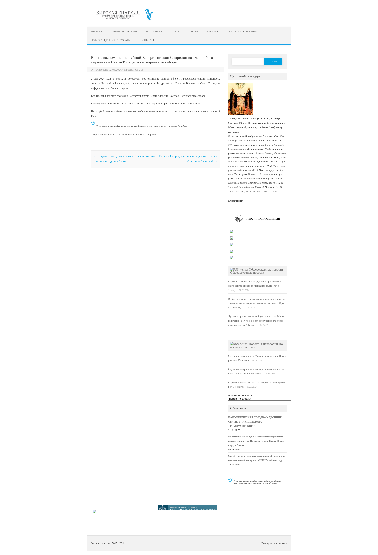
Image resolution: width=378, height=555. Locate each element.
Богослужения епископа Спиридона (138, 134)
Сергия (264, 174)
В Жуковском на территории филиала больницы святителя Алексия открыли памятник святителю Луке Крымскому (257, 303)
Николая (253, 174)
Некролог (213, 31)
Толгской (233, 186)
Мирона (232, 161)
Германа (244, 157)
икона (239, 140)
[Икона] (240, 114)
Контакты (147, 40)
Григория (233, 165)
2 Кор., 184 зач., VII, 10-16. (242, 191)
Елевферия (271, 170)
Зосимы (269, 144)
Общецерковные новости (247, 272)
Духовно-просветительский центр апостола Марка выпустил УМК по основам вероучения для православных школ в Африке (256, 321)
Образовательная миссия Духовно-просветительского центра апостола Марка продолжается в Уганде (255, 286)
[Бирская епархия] (124, 20)
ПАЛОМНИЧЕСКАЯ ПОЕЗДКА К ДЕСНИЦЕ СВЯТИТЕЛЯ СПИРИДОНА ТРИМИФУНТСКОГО (255, 421)
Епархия (96, 31)
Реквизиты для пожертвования (111, 40)
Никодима (234, 182)
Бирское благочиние (104, 134)
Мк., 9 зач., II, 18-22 (267, 191)
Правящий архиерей (124, 31)
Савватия (234, 149)
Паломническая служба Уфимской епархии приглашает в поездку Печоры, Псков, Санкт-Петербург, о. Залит (256, 441)
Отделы (175, 31)
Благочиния (154, 31)
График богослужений (243, 31)
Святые (193, 31)
